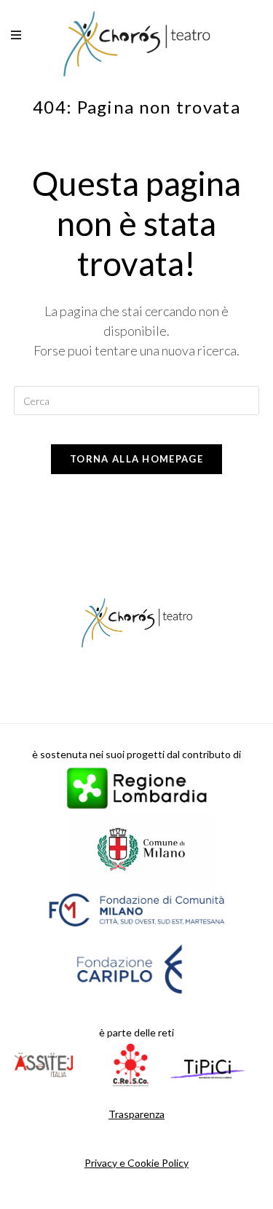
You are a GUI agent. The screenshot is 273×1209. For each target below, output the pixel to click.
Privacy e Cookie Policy (136, 1163)
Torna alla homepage (136, 459)
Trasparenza (136, 1114)
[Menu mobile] (17, 36)
